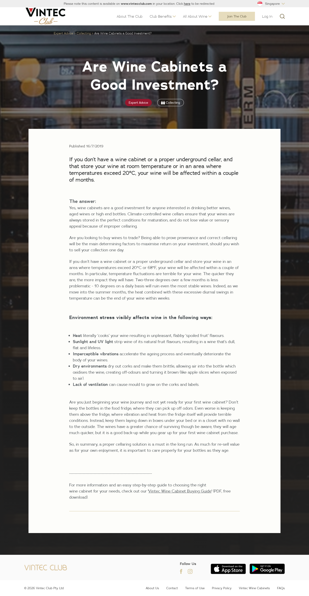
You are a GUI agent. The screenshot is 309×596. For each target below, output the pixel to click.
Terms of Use (195, 588)
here (187, 4)
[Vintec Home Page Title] (45, 16)
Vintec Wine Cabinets (254, 588)
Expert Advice (63, 33)
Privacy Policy (222, 588)
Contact (172, 588)
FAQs (281, 588)
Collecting (84, 33)
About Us (152, 588)
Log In (267, 16)
